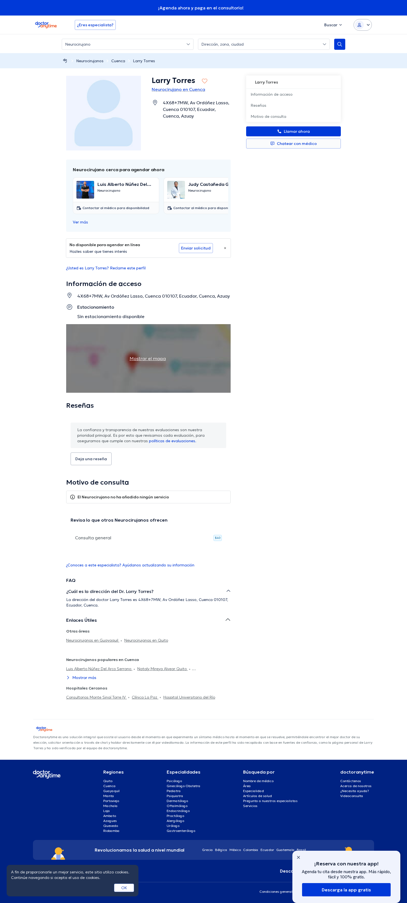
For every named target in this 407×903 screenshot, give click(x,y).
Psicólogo (174, 781)
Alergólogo (175, 821)
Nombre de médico (258, 781)
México (235, 850)
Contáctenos (350, 781)
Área (247, 786)
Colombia (250, 850)
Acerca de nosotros (356, 786)
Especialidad (253, 791)
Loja (106, 811)
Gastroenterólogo (181, 831)
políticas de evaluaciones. (172, 440)
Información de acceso (272, 94)
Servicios (250, 806)
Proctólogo (175, 816)
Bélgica (221, 850)
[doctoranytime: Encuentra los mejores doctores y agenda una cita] (65, 61)
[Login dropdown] (363, 25)
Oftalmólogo (177, 806)
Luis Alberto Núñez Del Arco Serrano (99, 668)
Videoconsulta (351, 796)
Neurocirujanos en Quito (146, 640)
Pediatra (174, 791)
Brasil (301, 850)
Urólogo (173, 826)
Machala (110, 806)
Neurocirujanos (90, 60)
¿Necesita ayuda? (354, 791)
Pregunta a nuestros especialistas (270, 801)
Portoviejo (111, 801)
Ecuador (267, 850)
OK (124, 887)
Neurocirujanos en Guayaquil (92, 640)
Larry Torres (144, 60)
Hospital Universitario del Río (189, 697)
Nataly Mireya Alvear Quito (162, 668)
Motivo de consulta (268, 116)
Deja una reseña (91, 458)
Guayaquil (111, 791)
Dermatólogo (177, 801)
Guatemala (285, 850)
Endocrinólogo (178, 811)
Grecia (207, 850)
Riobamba (111, 831)
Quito (107, 781)
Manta (108, 796)
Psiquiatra (175, 796)
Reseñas (258, 105)
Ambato (109, 816)
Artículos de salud (257, 796)
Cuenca (118, 60)
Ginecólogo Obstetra (183, 786)
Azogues (110, 821)
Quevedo (110, 826)
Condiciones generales (277, 891)
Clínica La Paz (145, 697)
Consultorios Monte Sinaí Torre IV (96, 697)
